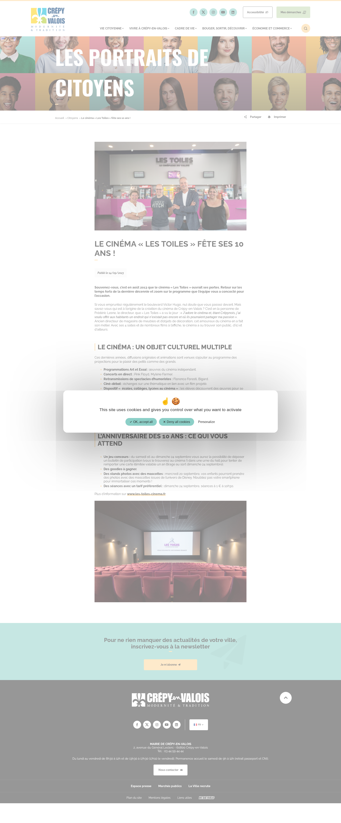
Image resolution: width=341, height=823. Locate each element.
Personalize (206, 422)
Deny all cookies (178, 422)
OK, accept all (142, 422)
